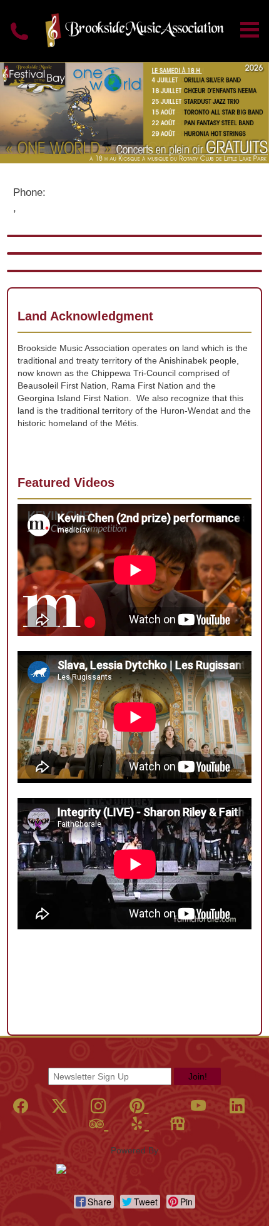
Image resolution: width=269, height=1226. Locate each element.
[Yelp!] (139, 1123)
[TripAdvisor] (98, 1123)
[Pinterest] (139, 1106)
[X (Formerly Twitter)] (59, 1106)
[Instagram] (98, 1106)
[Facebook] (20, 1106)
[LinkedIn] (237, 1106)
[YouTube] (198, 1106)
